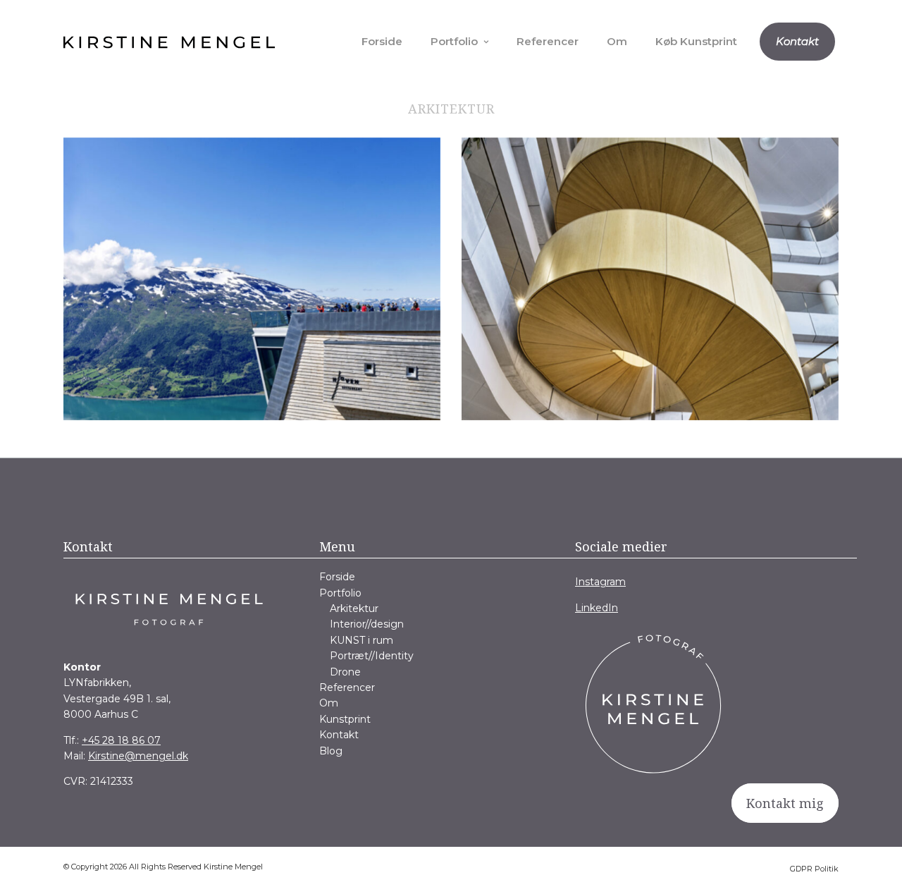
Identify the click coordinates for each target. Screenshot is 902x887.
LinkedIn (596, 607)
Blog (330, 751)
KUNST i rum (361, 640)
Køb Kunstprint (696, 41)
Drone (345, 672)
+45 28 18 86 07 (121, 740)
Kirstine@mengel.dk (138, 756)
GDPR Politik (814, 869)
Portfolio (454, 41)
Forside (382, 41)
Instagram (600, 581)
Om (617, 41)
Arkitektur (354, 608)
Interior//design (367, 624)
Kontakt (797, 41)
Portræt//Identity (372, 655)
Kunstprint (345, 719)
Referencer (548, 41)
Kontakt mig (785, 803)
